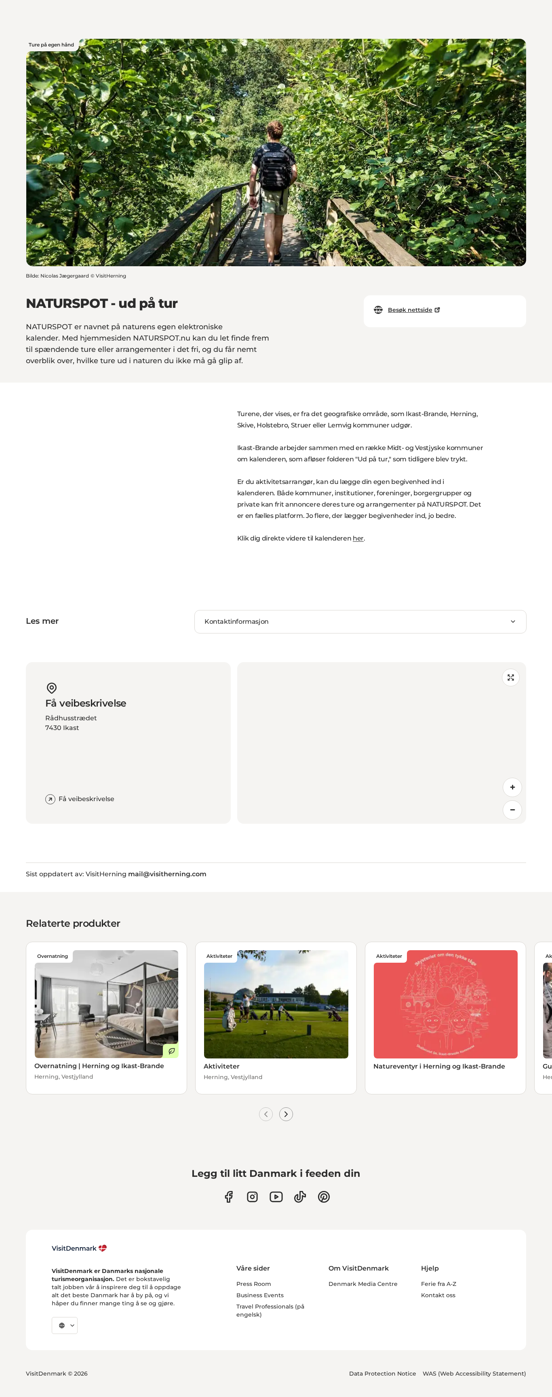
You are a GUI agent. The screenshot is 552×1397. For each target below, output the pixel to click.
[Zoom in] (512, 787)
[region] (382, 743)
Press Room (253, 1284)
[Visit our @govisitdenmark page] (300, 1197)
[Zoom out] (512, 810)
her (358, 538)
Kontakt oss (438, 1295)
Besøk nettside (410, 309)
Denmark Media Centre (363, 1284)
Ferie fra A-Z (438, 1284)
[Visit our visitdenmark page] (276, 1197)
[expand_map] (511, 677)
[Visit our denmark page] (228, 1197)
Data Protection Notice (382, 1373)
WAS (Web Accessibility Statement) (474, 1373)
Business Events (260, 1295)
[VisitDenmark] (79, 1248)
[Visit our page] (252, 1197)
